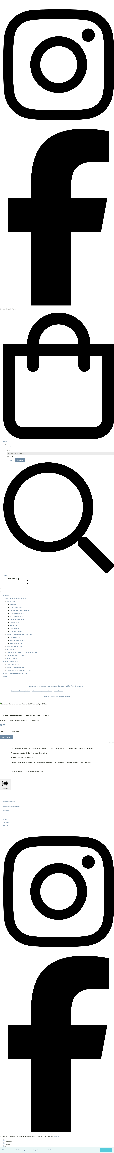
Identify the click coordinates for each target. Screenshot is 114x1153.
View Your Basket (49, 696)
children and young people (15, 667)
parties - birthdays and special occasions (20, 670)
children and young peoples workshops (19, 634)
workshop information (10, 661)
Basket (11, 460)
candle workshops (16, 607)
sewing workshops (16, 631)
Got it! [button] (106, 1150)
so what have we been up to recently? (15, 673)
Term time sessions (16, 643)
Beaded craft (14, 604)
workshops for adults (13, 664)
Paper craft (13, 625)
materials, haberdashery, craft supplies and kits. (22, 652)
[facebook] (58, 305)
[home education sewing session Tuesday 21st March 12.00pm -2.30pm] (3, 710)
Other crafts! (14, 622)
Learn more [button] (53, 1150)
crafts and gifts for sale (14, 646)
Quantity (2, 731)
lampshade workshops (17, 613)
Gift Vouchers (11, 649)
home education (15, 637)
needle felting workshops (18, 619)
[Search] (28, 582)
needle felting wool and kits (15, 655)
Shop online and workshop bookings (14, 598)
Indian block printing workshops (20, 610)
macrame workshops (16, 616)
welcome (6, 595)
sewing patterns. (12, 658)
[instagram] (58, 127)
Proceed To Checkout (63, 696)
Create (56, 1136)
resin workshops (15, 628)
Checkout (20, 460)
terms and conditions (9, 801)
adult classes (11, 601)
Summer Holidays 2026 (17, 640)
